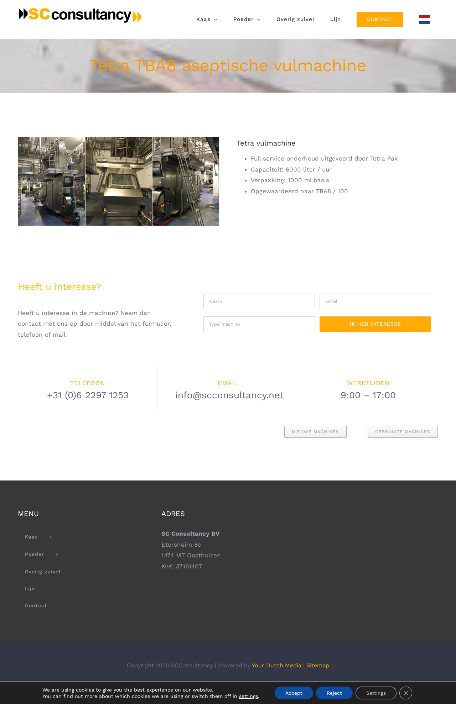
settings (248, 696)
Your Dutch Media (276, 665)
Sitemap (317, 665)
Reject (334, 693)
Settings (376, 693)
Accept (293, 693)
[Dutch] (424, 19)
